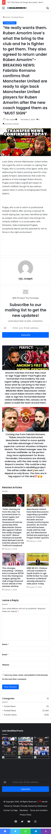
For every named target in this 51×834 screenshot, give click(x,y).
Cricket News (10, 706)
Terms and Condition (39, 810)
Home (7, 17)
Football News (18, 17)
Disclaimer (24, 810)
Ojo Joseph (25, 278)
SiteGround (42, 806)
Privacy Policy (25, 815)
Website (5, 665)
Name (5, 644)
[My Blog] (18, 8)
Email (5, 654)
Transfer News (10, 715)
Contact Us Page (10, 810)
